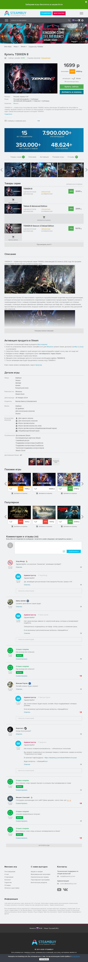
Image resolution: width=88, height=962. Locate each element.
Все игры (7, 47)
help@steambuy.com (67, 876)
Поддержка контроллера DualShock (29, 443)
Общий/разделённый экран (29, 431)
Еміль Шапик (21, 601)
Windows (50, 347)
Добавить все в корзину (74, 184)
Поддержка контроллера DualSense (29, 445)
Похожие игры (58, 157)
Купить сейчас (72, 86)
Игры (16, 47)
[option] (17, 170)
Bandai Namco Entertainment (26, 401)
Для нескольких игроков (25, 411)
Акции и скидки (37, 872)
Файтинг (18, 378)
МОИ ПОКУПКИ (59, 13)
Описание (32, 157)
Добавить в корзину (72, 92)
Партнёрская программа (40, 880)
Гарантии (8, 882)
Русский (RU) (53, 928)
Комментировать (21, 659)
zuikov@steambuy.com (68, 884)
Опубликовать (74, 551)
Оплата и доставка (11, 888)
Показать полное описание (44, 331)
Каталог (7, 880)
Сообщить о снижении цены (16, 121)
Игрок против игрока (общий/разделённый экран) (37, 428)
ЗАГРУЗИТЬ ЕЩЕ (44, 845)
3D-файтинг (19, 408)
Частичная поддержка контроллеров (30, 448)
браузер (38, 365)
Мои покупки (42, 344)
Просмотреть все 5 (44, 244)
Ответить (19, 567)
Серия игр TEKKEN (36, 47)
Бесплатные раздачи (39, 882)
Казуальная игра (21, 388)
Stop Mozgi (20, 561)
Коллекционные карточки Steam (28, 438)
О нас (6, 874)
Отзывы (72, 157)
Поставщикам (9, 872)
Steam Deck (19, 394)
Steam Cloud (20, 450)
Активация (44, 157)
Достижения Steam (23, 435)
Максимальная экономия (40, 874)
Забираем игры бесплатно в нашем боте (44, 4)
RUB (76, 20)
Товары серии (17, 157)
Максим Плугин (22, 683)
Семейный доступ (22, 440)
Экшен (18, 380)
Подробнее (8, 114)
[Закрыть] (86, 2)
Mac (75, 347)
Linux (81, 347)
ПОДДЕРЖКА (46, 13)
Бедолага (19, 728)
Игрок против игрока (26, 423)
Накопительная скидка (40, 877)
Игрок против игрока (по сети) (29, 426)
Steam (23, 47)
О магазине (8, 877)
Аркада (18, 383)
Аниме (17, 385)
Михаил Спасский (22, 797)
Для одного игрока (25, 418)
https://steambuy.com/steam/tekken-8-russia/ (61, 758)
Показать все (56, 461)
